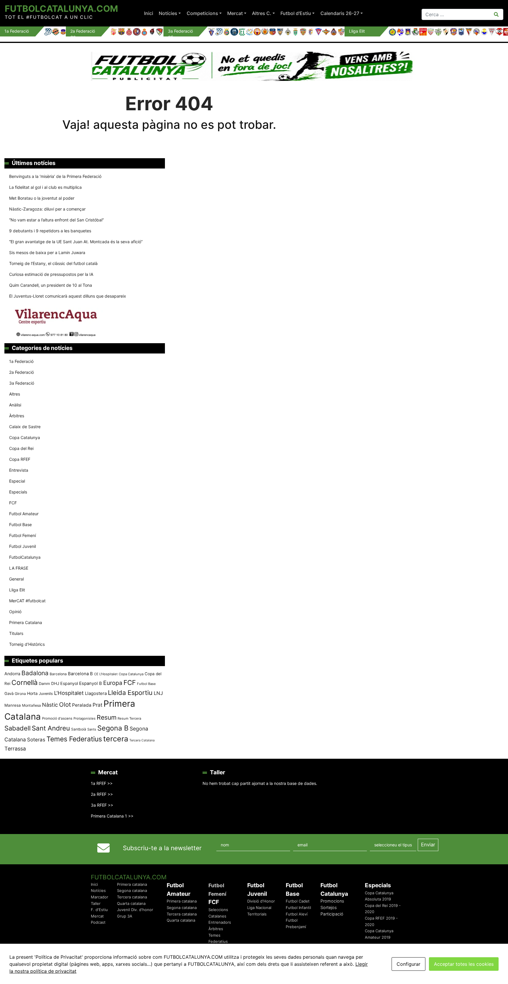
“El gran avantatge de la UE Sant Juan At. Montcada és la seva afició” (76, 241)
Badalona (35, 673)
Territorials (257, 914)
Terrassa (15, 748)
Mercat (235, 13)
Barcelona (58, 674)
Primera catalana (132, 884)
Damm (44, 683)
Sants (91, 729)
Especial (17, 480)
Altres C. (261, 13)
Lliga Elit (17, 589)
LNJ (158, 693)
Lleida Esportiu (130, 692)
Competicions (202, 13)
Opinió (15, 611)
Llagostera (96, 693)
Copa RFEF (19, 459)
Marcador (99, 897)
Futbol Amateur (24, 513)
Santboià (78, 729)
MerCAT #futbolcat (27, 600)
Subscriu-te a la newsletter (162, 848)
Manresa (12, 705)
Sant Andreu (51, 728)
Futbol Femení (22, 535)
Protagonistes (84, 718)
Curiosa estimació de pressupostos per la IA (51, 274)
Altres (14, 393)
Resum (106, 717)
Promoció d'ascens (57, 718)
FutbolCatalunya (25, 557)
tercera (115, 738)
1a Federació (21, 361)
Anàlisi (15, 404)
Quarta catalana (131, 903)
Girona (20, 693)
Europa (112, 682)
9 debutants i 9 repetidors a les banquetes (50, 230)
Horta (32, 693)
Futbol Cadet (298, 901)
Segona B (112, 728)
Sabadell (17, 728)
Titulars (16, 633)
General (16, 578)
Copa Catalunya (24, 437)
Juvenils (46, 693)
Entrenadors (219, 922)
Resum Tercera (129, 718)
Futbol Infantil (298, 907)
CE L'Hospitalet (106, 674)
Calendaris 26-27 (339, 13)
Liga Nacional (259, 907)
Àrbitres (16, 415)
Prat (97, 705)
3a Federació (21, 383)
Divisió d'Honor (261, 901)
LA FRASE (18, 568)
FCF (13, 502)
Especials (18, 491)
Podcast (98, 922)
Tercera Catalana (142, 740)
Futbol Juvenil (22, 546)
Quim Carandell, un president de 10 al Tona (50, 285)
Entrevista (18, 470)
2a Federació (21, 372)
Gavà (9, 693)
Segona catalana (132, 890)
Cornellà (24, 682)
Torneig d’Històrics (27, 644)
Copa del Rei (21, 448)
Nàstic (50, 705)
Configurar (408, 964)
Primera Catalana (25, 622)
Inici (148, 13)
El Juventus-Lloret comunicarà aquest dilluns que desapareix (67, 295)
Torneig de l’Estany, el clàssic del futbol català (53, 263)
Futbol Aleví (297, 914)
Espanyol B (90, 683)
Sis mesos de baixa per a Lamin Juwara (47, 252)
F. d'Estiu (99, 909)
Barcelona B (80, 673)
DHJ (55, 683)
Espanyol (69, 683)
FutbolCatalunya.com (61, 8)
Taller (96, 903)
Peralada (81, 705)
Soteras (36, 740)
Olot (65, 704)
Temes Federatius (74, 739)
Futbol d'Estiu (295, 13)
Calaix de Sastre (25, 426)
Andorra (12, 673)
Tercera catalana (132, 897)
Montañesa (31, 705)
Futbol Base (20, 524)
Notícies (168, 13)
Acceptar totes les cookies (464, 964)
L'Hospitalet (69, 693)
